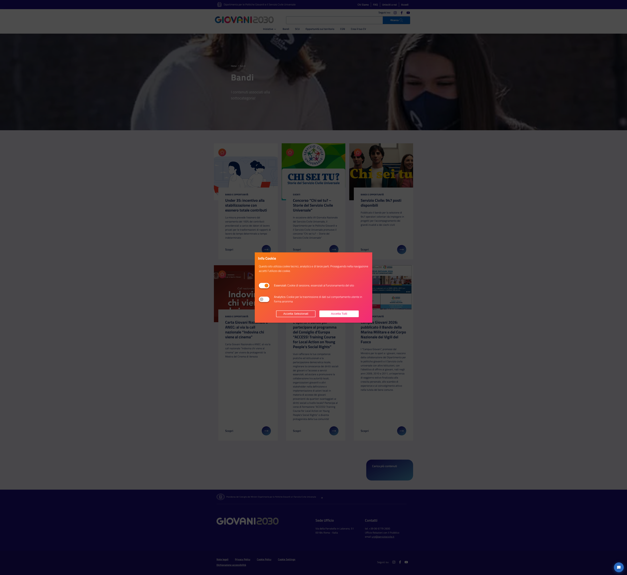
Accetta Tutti (339, 313)
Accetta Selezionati (295, 313)
